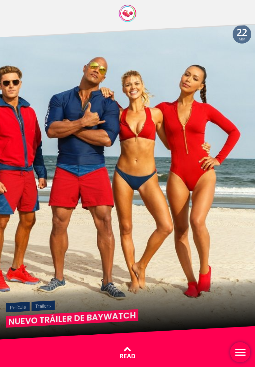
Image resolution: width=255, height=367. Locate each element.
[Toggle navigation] (240, 352)
